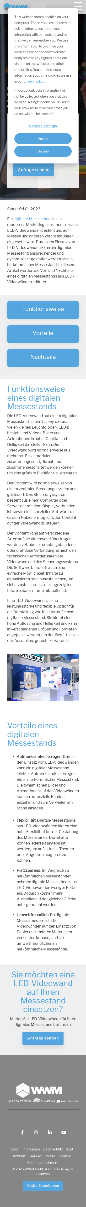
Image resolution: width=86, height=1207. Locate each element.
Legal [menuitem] (15, 1149)
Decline (43, 151)
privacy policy (33, 81)
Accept (43, 139)
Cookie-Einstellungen (43, 1186)
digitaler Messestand (32, 219)
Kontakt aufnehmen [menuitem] (42, 1163)
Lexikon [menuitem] (65, 1156)
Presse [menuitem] (49, 1156)
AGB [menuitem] (69, 1149)
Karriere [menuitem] (35, 1156)
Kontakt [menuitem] (19, 1156)
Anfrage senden (33, 170)
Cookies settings (43, 126)
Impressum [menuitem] (31, 1149)
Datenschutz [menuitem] (53, 1149)
